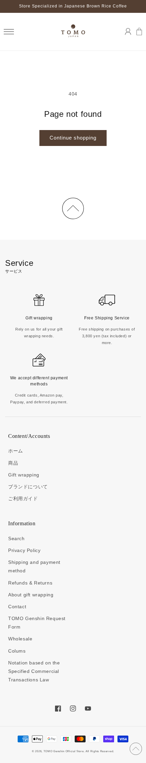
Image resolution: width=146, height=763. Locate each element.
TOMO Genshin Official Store (63, 751)
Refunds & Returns (30, 583)
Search (16, 538)
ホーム (15, 450)
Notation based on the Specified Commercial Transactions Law (34, 671)
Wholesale (20, 638)
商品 (13, 463)
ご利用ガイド (23, 498)
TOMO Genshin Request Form (37, 623)
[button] (8, 31)
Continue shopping (73, 138)
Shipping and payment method (34, 566)
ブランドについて (28, 486)
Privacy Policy (24, 550)
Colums (17, 651)
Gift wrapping (23, 475)
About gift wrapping (30, 594)
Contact (17, 606)
